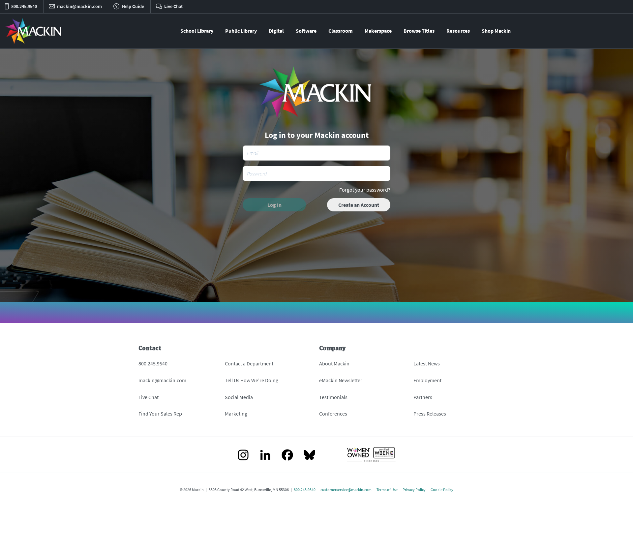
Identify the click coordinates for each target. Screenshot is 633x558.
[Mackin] (34, 31)
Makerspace (378, 30)
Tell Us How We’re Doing (251, 380)
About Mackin (334, 363)
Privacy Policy (414, 489)
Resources (458, 30)
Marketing (236, 413)
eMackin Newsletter (340, 380)
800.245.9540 (152, 363)
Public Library (241, 30)
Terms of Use (387, 489)
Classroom (340, 30)
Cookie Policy (442, 489)
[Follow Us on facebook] (287, 455)
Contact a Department (249, 363)
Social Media (239, 397)
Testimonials (333, 397)
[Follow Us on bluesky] (309, 455)
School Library (196, 30)
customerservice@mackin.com (346, 489)
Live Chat (148, 397)
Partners (422, 397)
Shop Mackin (496, 30)
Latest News (426, 363)
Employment (427, 380)
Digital (276, 30)
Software (306, 30)
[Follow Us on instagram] (243, 455)
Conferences (333, 413)
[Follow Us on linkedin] (265, 455)
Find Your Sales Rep (160, 413)
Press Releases (429, 413)
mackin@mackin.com (162, 380)
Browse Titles (419, 30)
